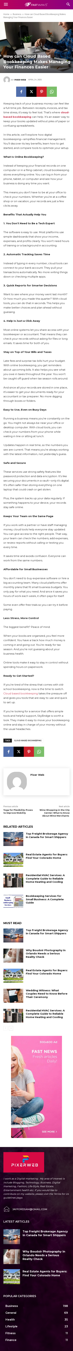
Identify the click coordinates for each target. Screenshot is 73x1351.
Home (6, 14)
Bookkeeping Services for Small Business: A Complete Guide (45, 899)
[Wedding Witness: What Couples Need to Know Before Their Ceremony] (13, 996)
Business (17, 14)
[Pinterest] (41, 92)
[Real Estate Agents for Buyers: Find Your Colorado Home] (13, 860)
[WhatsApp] (52, 92)
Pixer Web (20, 80)
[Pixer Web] (7, 79)
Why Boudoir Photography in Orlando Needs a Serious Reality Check (46, 953)
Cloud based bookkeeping (20, 693)
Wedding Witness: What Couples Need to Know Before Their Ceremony (46, 994)
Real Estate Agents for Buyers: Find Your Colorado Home (47, 856)
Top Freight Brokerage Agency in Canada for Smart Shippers (47, 835)
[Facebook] (21, 92)
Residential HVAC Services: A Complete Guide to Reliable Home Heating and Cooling (45, 878)
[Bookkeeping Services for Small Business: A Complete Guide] (13, 901)
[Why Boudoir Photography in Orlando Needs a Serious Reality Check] (13, 956)
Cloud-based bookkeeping (28, 740)
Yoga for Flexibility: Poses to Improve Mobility (18, 811)
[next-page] (11, 1028)
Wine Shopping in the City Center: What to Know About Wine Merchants (55, 813)
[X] (31, 92)
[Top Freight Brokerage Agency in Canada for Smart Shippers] (13, 839)
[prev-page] (5, 1028)
